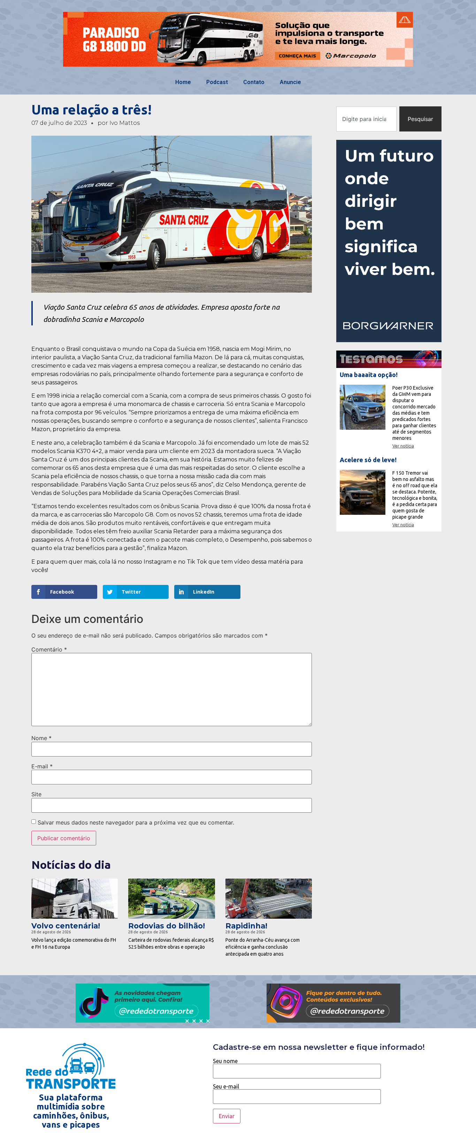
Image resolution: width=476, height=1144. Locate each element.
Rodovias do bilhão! (166, 925)
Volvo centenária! (65, 925)
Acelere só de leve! (368, 459)
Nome (41, 738)
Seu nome (225, 1061)
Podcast (217, 82)
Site (36, 794)
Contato (253, 82)
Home (183, 82)
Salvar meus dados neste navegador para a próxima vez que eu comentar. (136, 822)
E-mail (42, 766)
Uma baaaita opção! (369, 374)
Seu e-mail (226, 1087)
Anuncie (290, 82)
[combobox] (366, 118)
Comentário (49, 649)
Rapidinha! (246, 925)
